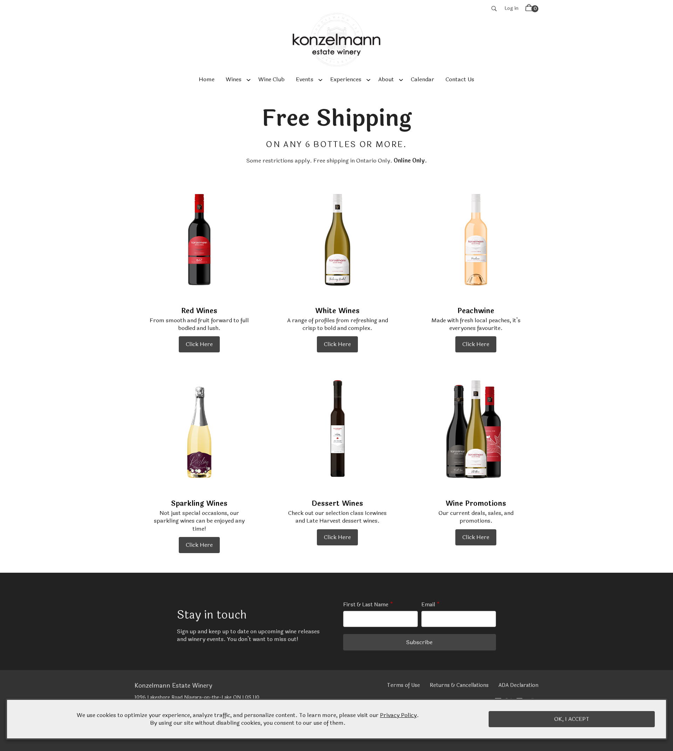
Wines (234, 79)
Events (304, 79)
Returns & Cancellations (459, 685)
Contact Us (460, 79)
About (386, 79)
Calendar (422, 79)
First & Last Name (365, 605)
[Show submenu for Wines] (248, 79)
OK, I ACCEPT (571, 719)
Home (207, 79)
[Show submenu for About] (401, 79)
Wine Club (271, 79)
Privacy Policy (398, 715)
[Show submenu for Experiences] (368, 79)
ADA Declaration (518, 685)
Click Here (199, 344)
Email (428, 605)
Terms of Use (403, 685)
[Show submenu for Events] (320, 79)
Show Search (494, 9)
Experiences (345, 79)
